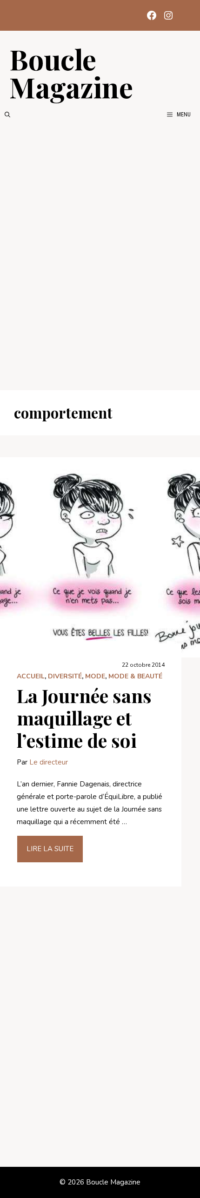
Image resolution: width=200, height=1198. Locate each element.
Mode (95, 676)
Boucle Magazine (71, 73)
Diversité (65, 676)
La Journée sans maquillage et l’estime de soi (84, 717)
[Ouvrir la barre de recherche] (7, 115)
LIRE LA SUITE (50, 848)
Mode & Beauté (135, 676)
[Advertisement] (100, 255)
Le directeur (48, 762)
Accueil (31, 676)
